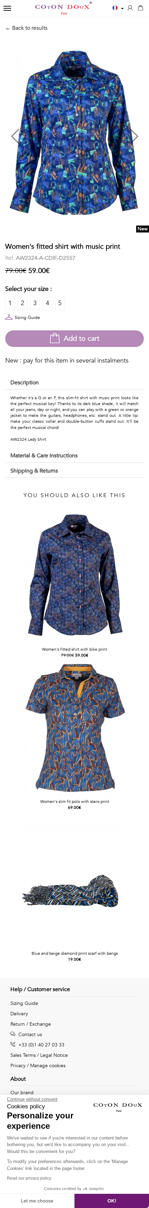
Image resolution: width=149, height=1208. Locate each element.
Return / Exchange (30, 1024)
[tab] (74, 383)
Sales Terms (23, 1055)
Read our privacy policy (29, 1178)
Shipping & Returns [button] (34, 471)
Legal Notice (54, 1055)
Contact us (29, 1034)
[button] (39, 133)
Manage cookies (47, 1065)
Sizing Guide (27, 317)
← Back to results (26, 28)
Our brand (22, 1092)
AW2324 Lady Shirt (28, 439)
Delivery (19, 1013)
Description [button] (24, 382)
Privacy (18, 1065)
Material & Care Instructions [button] (44, 455)
